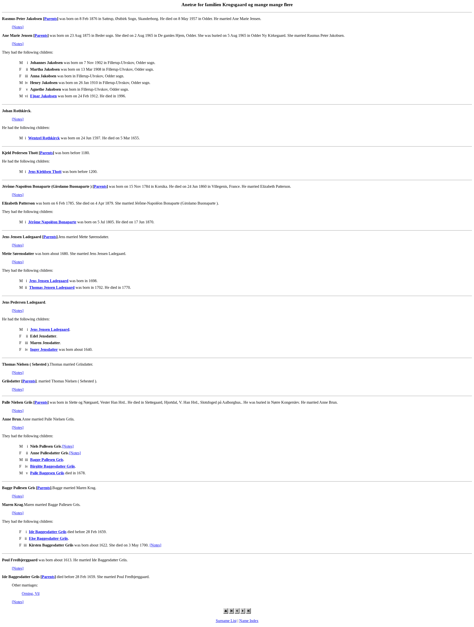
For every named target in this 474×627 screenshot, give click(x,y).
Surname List (226, 621)
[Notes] (17, 27)
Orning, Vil (31, 593)
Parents (50, 19)
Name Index (248, 621)
